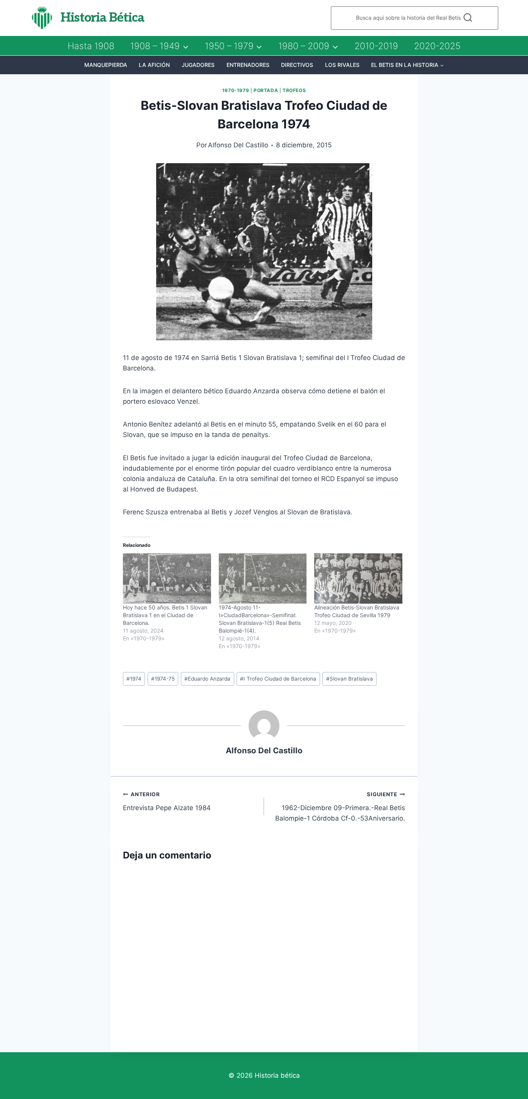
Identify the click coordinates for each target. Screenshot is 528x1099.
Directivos (297, 64)
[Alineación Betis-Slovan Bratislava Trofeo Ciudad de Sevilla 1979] (358, 578)
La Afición (154, 64)
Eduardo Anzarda (207, 679)
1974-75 (163, 679)
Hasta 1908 (91, 46)
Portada (266, 90)
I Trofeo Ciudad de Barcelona (278, 679)
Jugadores (198, 64)
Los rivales (342, 64)
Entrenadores (248, 64)
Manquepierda (105, 64)
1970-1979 (235, 90)
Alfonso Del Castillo (238, 145)
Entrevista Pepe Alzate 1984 (167, 801)
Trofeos (294, 90)
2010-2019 (376, 46)
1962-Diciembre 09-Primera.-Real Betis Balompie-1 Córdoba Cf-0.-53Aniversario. (340, 806)
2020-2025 (437, 46)
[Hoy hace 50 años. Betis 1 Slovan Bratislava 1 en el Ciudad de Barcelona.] (167, 578)
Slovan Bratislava (349, 679)
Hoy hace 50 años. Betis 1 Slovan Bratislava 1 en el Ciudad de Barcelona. (165, 615)
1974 (133, 679)
